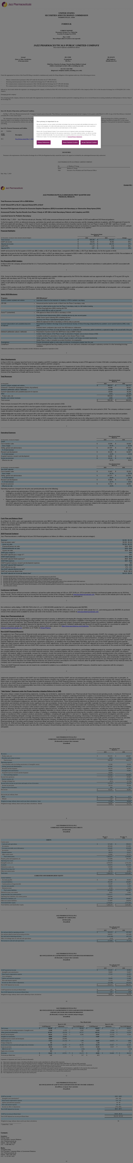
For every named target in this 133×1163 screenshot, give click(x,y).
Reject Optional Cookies (70, 142)
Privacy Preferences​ (44, 142)
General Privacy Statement (75, 136)
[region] (67, 132)
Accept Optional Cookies (89, 142)
